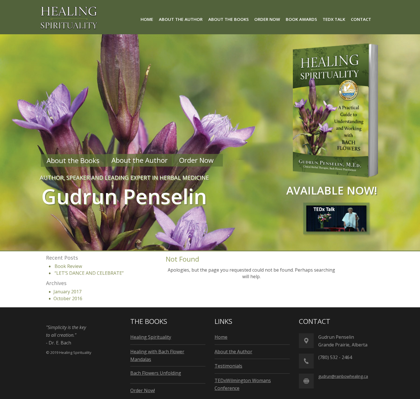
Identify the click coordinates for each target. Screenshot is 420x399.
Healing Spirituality (150, 337)
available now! (331, 190)
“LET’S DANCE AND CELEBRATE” (89, 273)
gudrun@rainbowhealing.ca (343, 376)
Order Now (197, 160)
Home (221, 337)
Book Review (68, 266)
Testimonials (228, 366)
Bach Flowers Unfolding (155, 373)
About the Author (139, 160)
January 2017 (67, 291)
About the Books (74, 160)
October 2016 (67, 298)
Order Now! (142, 390)
